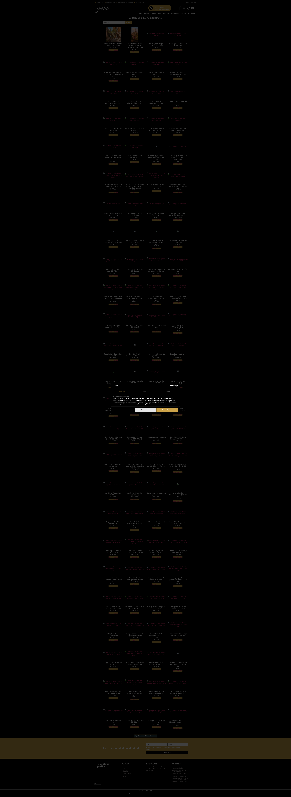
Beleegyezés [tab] (122, 391)
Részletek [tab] (145, 391)
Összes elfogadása (167, 410)
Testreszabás (144, 410)
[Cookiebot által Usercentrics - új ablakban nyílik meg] (171, 386)
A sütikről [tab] (168, 391)
